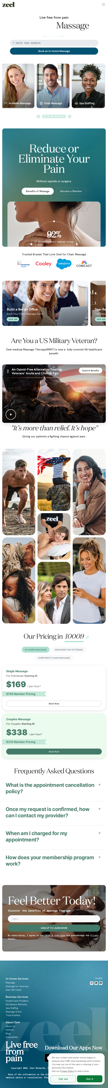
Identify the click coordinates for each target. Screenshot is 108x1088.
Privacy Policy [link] (67, 1071)
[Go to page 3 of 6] (52, 127)
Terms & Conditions (55, 946)
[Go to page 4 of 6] (56, 127)
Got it (89, 1079)
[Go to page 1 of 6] (45, 127)
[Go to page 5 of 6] (59, 127)
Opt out (63, 1079)
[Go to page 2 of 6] (48, 127)
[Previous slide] (38, 127)
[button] (103, 4)
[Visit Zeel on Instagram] (92, 994)
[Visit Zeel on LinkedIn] (96, 994)
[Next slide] (69, 127)
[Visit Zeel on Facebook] (101, 994)
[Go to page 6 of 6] (63, 127)
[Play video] (54, 404)
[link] (8, 4)
